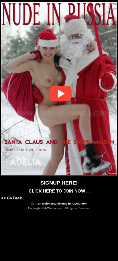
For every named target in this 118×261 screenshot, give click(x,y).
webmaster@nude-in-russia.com (64, 203)
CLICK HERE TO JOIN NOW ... (59, 191)
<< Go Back (11, 198)
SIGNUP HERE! (59, 183)
